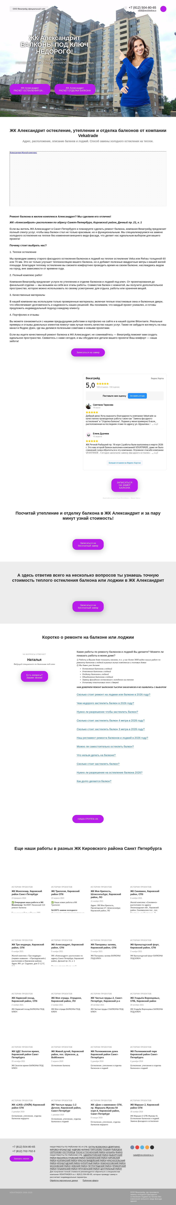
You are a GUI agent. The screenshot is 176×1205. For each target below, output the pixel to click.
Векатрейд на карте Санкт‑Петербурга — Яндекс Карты (121, 497)
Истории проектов (22, 887)
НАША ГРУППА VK (88, 819)
